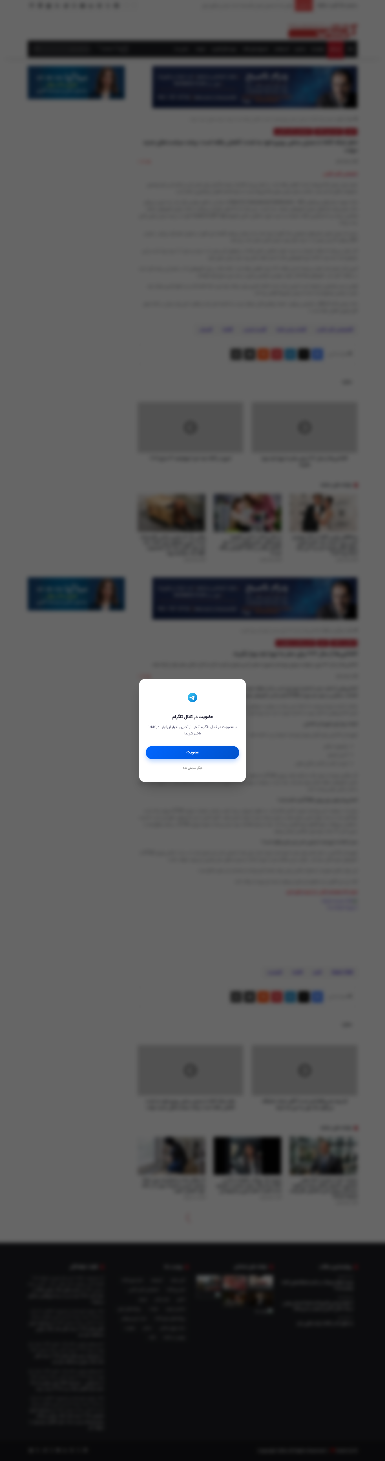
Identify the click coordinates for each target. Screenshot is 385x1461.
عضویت (193, 752)
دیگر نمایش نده (192, 768)
